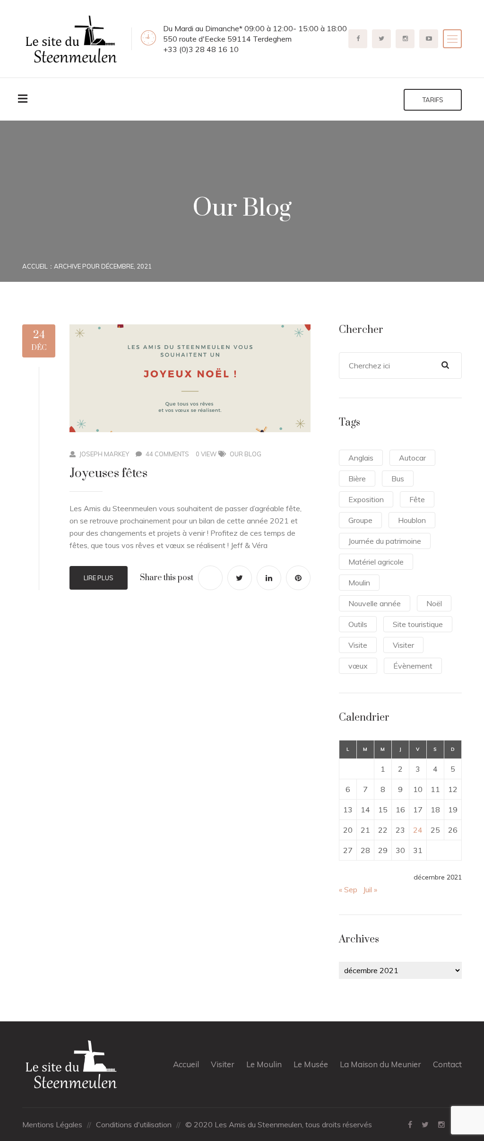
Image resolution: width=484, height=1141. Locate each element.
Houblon (412, 520)
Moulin (359, 582)
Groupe (360, 520)
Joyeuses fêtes (108, 473)
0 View (206, 454)
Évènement (412, 666)
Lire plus (98, 578)
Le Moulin (264, 1064)
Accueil (35, 266)
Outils (357, 624)
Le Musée (311, 1064)
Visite (357, 645)
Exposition (366, 499)
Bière (357, 478)
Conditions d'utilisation (134, 1124)
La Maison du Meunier (380, 1064)
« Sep (348, 889)
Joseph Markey (104, 454)
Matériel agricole (376, 561)
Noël (434, 603)
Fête (417, 499)
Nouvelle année (374, 603)
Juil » (370, 889)
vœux (358, 666)
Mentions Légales (52, 1124)
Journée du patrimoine (384, 541)
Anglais (360, 457)
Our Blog (245, 454)
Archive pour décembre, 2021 (103, 266)
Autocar (412, 457)
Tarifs (433, 100)
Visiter (403, 645)
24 (418, 830)
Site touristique (418, 624)
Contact (447, 1064)
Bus (397, 478)
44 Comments (167, 454)
